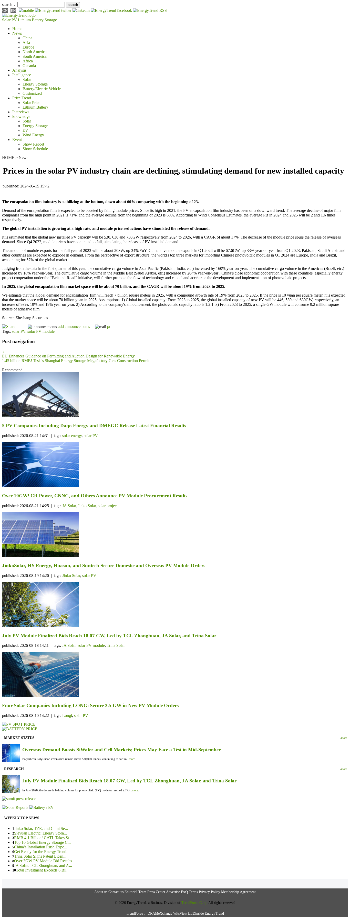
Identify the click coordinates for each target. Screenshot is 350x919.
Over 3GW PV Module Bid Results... (44, 861)
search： (9, 4)
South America (35, 56)
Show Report (33, 144)
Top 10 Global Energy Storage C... (42, 842)
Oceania (29, 65)
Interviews (20, 112)
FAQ (184, 892)
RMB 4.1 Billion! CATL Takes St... (43, 838)
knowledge (21, 116)
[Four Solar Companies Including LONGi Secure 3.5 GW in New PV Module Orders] (175, 675)
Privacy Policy (209, 892)
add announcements (74, 326)
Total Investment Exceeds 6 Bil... (42, 870)
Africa (28, 61)
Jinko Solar (87, 506)
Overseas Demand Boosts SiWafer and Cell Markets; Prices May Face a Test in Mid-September (121, 749)
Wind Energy (33, 135)
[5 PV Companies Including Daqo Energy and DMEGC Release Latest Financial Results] (175, 395)
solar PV (18, 331)
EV (25, 130)
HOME (8, 157)
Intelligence (21, 75)
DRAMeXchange (160, 913)
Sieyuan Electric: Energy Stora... (40, 833)
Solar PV (9, 20)
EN (13, 10)
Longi (67, 715)
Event (17, 139)
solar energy (72, 435)
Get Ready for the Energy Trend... (41, 851)
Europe (28, 47)
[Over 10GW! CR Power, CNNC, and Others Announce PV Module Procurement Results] (175, 465)
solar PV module (41, 331)
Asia (26, 42)
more (344, 738)
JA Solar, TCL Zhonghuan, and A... (43, 865)
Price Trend (21, 98)
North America (35, 52)
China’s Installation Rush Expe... (40, 847)
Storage (51, 20)
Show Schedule (35, 149)
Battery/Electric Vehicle (42, 89)
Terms (193, 892)
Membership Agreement (238, 892)
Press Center (156, 892)
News (17, 33)
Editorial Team (135, 892)
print (111, 326)
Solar (27, 79)
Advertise (173, 892)
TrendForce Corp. (194, 903)
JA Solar (69, 506)
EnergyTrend (214, 913)
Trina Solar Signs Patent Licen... (40, 856)
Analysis (19, 70)
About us (100, 892)
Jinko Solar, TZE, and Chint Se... (41, 828)
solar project (108, 506)
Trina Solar (116, 645)
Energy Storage (35, 84)
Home (17, 28)
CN (5, 10)
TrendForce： (136, 913)
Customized (32, 93)
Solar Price (31, 102)
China (27, 38)
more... (133, 759)
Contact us (115, 892)
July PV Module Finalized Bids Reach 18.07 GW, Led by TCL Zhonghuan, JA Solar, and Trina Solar (129, 780)
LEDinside (196, 913)
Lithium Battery (31, 20)
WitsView (180, 913)
